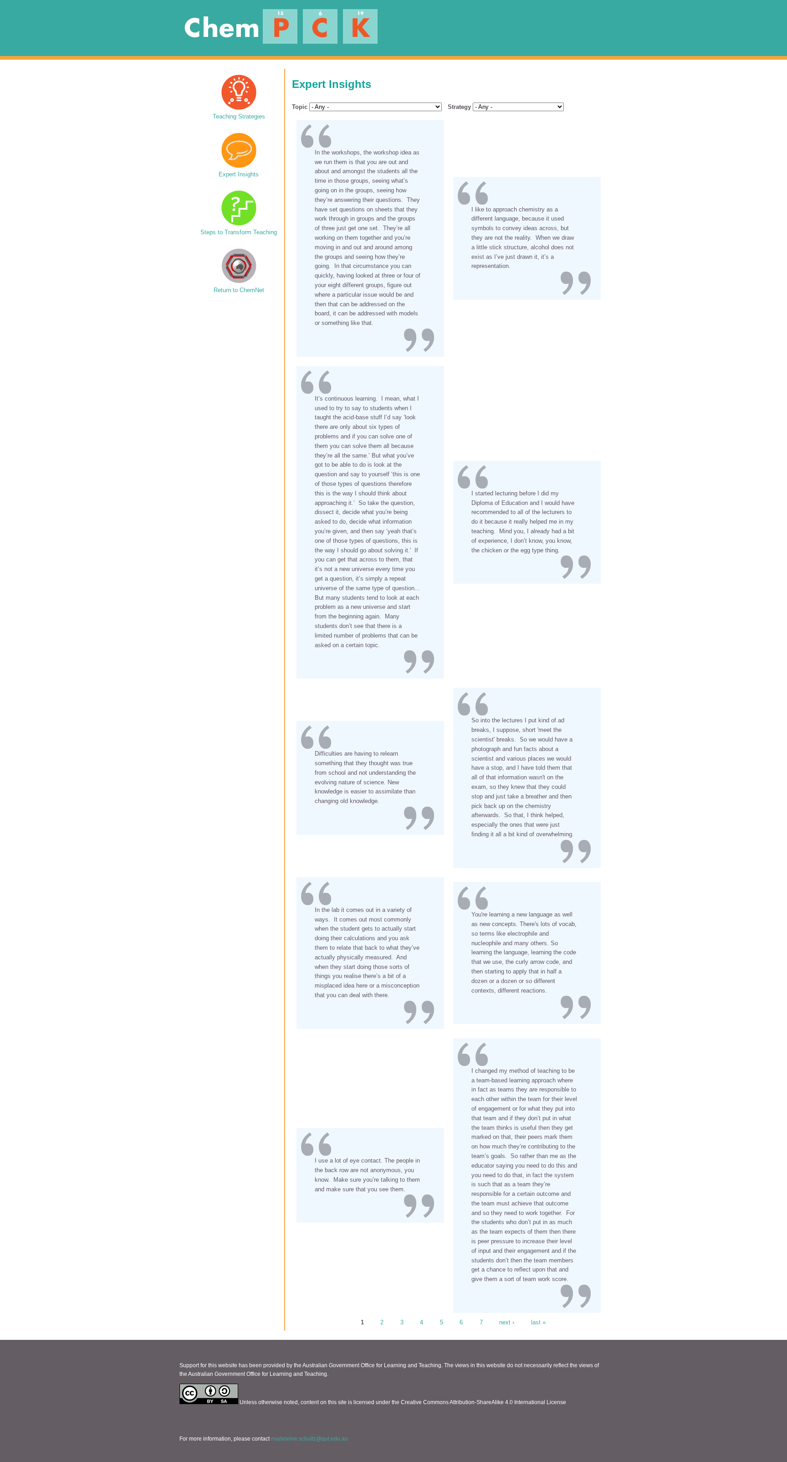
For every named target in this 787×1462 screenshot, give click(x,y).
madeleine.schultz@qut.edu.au (309, 1438)
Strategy (459, 106)
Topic (299, 106)
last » (538, 1321)
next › (506, 1321)
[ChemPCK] (276, 41)
